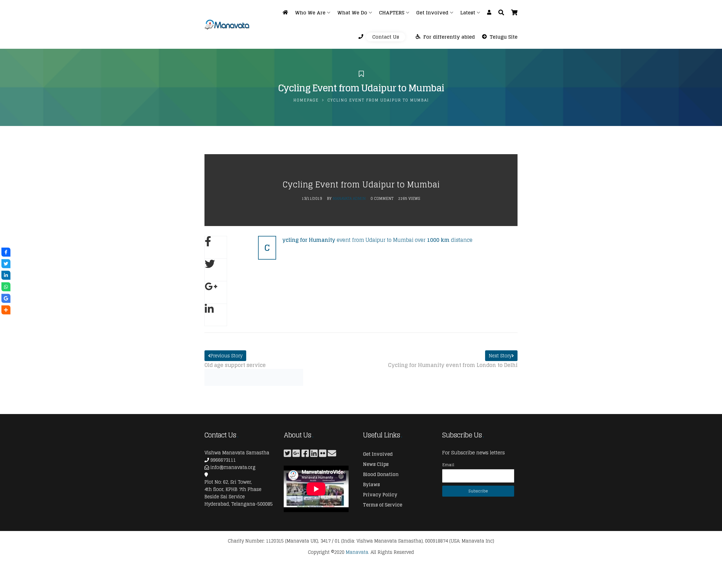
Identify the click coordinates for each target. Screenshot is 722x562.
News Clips (376, 464)
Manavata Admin (349, 198)
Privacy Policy (380, 495)
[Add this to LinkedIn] (5, 275)
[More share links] (5, 310)
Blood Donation (381, 474)
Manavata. (357, 552)
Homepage (306, 100)
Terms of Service (382, 505)
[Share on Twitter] (215, 269)
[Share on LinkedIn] (215, 315)
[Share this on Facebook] (5, 252)
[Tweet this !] (5, 263)
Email (448, 464)
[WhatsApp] (5, 286)
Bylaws (371, 484)
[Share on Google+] (215, 292)
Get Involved (378, 454)
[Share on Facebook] (215, 247)
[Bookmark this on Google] (5, 298)
